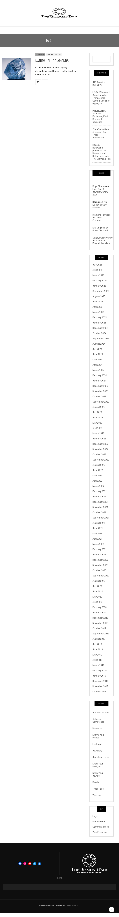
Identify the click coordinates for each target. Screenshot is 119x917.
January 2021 (99, 554)
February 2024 (100, 375)
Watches (97, 795)
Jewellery (97, 750)
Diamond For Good (101, 215)
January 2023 (99, 438)
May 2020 (97, 597)
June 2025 (98, 301)
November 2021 (100, 507)
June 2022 (98, 470)
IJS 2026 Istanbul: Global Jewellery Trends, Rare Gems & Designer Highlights (101, 98)
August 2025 (99, 296)
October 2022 (99, 454)
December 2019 (100, 618)
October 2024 (99, 333)
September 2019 (101, 633)
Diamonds (40, 54)
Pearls (96, 782)
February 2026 (100, 280)
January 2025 (99, 322)
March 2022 (98, 486)
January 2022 (99, 496)
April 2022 (97, 481)
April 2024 (97, 365)
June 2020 (98, 591)
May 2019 (97, 654)
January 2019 (99, 676)
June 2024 (98, 354)
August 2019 (99, 639)
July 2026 (97, 265)
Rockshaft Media (72, 905)
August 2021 (99, 523)
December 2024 (100, 328)
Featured (97, 744)
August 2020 (99, 581)
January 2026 (99, 286)
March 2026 (98, 275)
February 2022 (100, 491)
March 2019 (98, 665)
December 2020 (100, 560)
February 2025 (100, 317)
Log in (95, 816)
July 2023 (97, 412)
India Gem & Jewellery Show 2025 (100, 192)
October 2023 (99, 396)
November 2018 (100, 686)
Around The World (101, 712)
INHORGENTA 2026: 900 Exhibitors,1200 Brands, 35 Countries (100, 116)
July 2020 (97, 586)
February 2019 (100, 670)
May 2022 (97, 475)
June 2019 (98, 649)
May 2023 (97, 423)
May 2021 (97, 533)
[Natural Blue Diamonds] (16, 69)
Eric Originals (99, 227)
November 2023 (100, 391)
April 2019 (97, 660)
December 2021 (100, 502)
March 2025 (98, 312)
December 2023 (100, 386)
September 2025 (101, 291)
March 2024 (98, 370)
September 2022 (101, 459)
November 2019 (100, 623)
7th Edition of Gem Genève (100, 205)
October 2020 (99, 570)
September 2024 (101, 338)
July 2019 (97, 644)
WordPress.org (100, 832)
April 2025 (97, 307)
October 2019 (99, 628)
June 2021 (98, 528)
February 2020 (100, 607)
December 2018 (100, 681)
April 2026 (97, 270)
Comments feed (101, 827)
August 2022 (99, 465)
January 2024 (99, 380)
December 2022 (100, 444)
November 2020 (100, 565)
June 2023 (98, 417)
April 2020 (97, 602)
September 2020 (101, 575)
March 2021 (98, 544)
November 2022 (100, 449)
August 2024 (99, 344)
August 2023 (99, 407)
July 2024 (97, 349)
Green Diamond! (100, 230)
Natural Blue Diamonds (52, 61)
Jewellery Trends (101, 757)
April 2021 (97, 539)
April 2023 (97, 428)
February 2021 (100, 549)
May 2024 (97, 359)
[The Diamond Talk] (59, 13)
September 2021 (101, 517)
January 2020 (99, 612)
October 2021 (99, 512)
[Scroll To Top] (111, 909)
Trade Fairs (98, 789)
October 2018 (99, 691)
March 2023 (98, 433)
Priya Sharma (99, 186)
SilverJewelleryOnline (103, 238)
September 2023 (101, 402)
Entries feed (99, 821)
